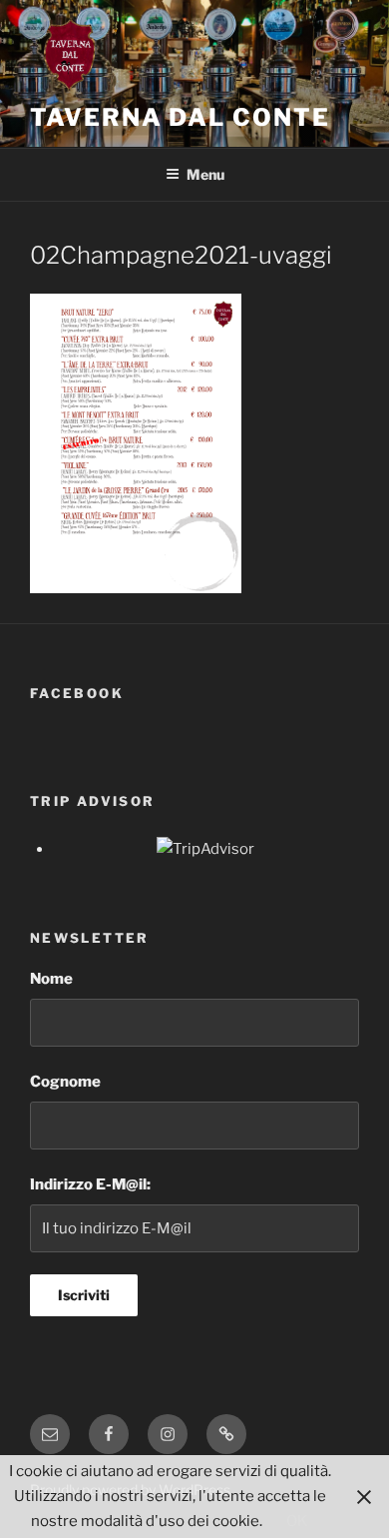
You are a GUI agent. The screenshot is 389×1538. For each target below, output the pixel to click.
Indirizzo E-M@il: (90, 1184)
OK (297, 1521)
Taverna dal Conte (180, 117)
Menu (205, 174)
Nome (51, 979)
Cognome (65, 1082)
